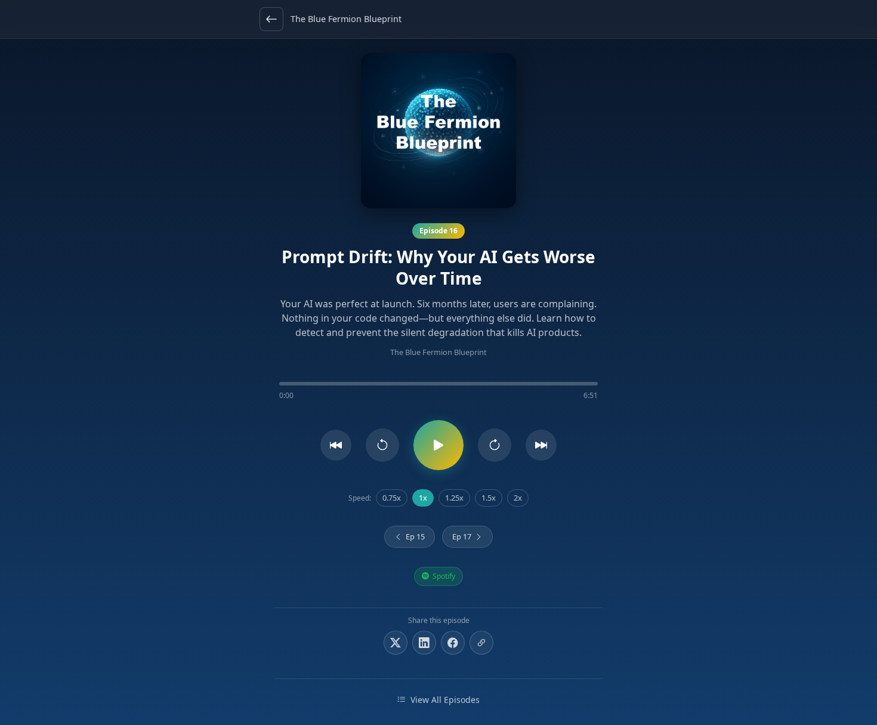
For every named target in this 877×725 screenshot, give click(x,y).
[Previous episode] (335, 445)
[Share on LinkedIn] (424, 643)
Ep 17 (461, 536)
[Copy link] (481, 643)
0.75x (391, 497)
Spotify (444, 576)
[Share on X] (395, 643)
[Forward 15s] (494, 445)
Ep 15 (415, 536)
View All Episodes (445, 699)
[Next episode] (541, 445)
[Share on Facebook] (453, 643)
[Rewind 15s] (382, 445)
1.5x (488, 497)
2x (518, 497)
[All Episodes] (271, 19)
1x (423, 497)
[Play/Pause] (438, 445)
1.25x (454, 497)
